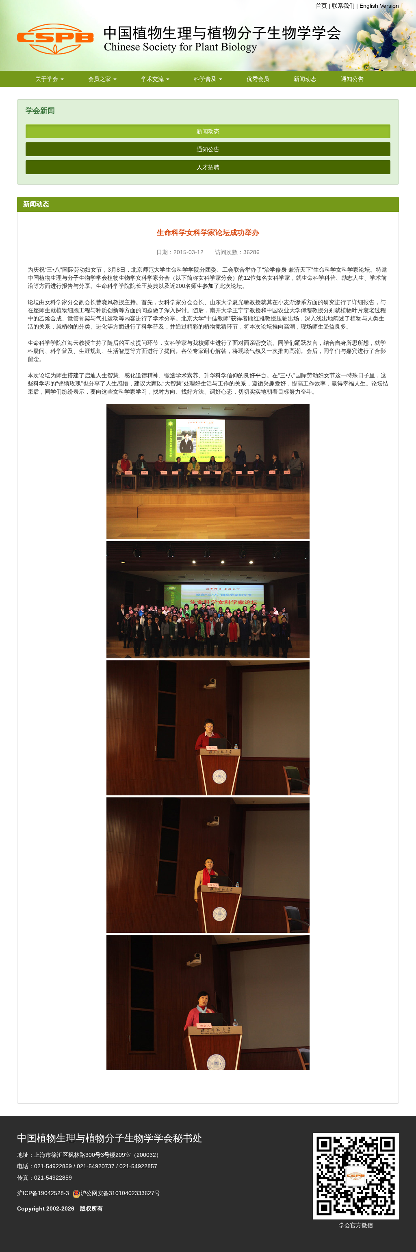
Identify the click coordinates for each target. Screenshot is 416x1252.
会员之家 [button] (100, 79)
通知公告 (352, 79)
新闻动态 (305, 79)
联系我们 (343, 5)
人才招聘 (208, 167)
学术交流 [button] (153, 79)
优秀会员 (258, 79)
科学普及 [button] (206, 79)
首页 (321, 5)
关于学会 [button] (47, 79)
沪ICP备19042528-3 (44, 1193)
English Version (379, 5)
